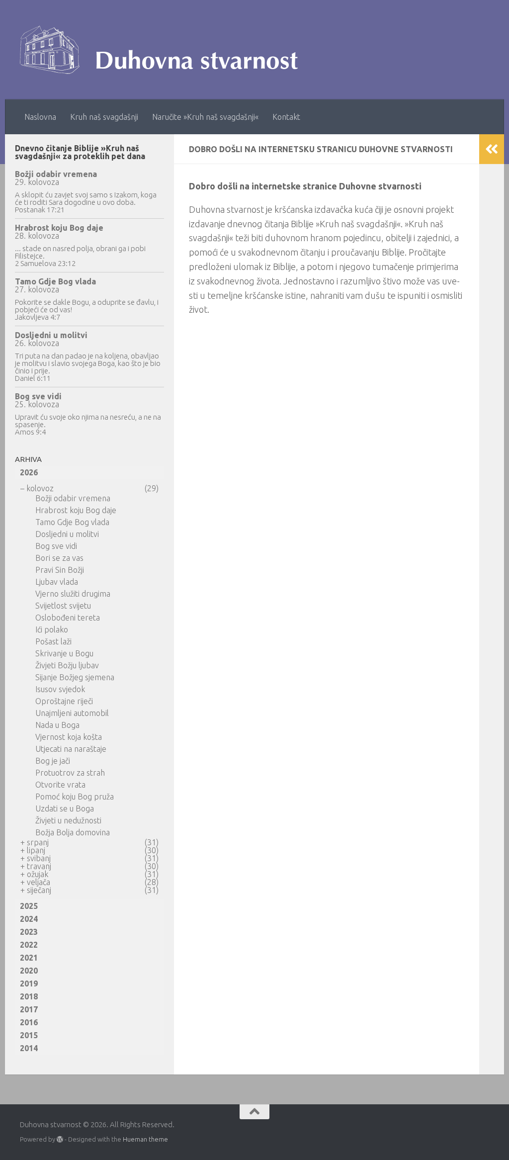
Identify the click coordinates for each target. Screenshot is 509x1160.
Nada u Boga (57, 724)
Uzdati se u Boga (64, 808)
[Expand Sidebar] (491, 149)
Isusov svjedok (60, 689)
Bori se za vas (59, 557)
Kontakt (286, 116)
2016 (29, 1022)
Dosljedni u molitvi (51, 335)
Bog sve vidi (38, 396)
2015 (29, 1035)
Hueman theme (145, 1139)
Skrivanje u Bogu (64, 653)
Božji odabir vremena (56, 174)
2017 (29, 1009)
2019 (29, 983)
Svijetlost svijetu (63, 605)
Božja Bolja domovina (72, 832)
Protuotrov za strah (70, 772)
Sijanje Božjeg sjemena (74, 677)
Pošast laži (53, 641)
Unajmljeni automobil (72, 713)
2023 (29, 931)
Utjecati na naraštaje (70, 748)
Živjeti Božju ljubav (67, 665)
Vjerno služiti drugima (72, 593)
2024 (29, 918)
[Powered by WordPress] (60, 1139)
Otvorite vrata (60, 784)
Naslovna (40, 116)
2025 (29, 905)
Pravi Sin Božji (59, 569)
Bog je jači (52, 760)
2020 (29, 970)
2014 (29, 1048)
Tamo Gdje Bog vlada (55, 281)
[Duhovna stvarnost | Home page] (164, 50)
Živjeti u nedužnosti (68, 820)
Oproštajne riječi (64, 701)
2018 (29, 996)
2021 (29, 957)
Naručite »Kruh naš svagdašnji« (205, 116)
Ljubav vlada (56, 581)
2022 (29, 944)
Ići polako (51, 629)
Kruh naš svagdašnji (104, 116)
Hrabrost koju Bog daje (59, 227)
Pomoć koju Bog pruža (74, 796)
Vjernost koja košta (68, 736)
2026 (29, 472)
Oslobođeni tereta (67, 617)
